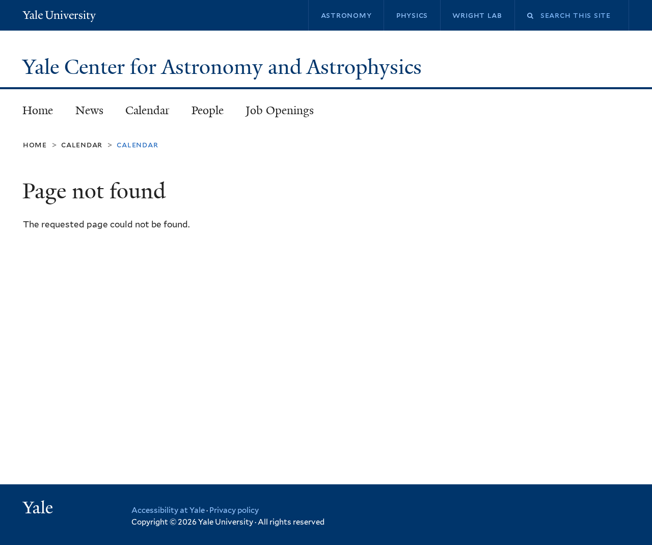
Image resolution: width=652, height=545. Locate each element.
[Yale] (39, 509)
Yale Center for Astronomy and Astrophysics (224, 67)
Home (37, 110)
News (89, 110)
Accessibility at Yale (168, 510)
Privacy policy (234, 510)
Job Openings (280, 110)
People (208, 110)
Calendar (147, 110)
